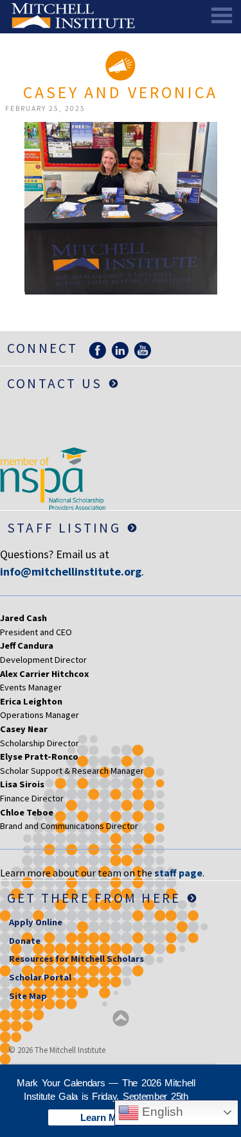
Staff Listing (64, 527)
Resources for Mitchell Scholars (76, 958)
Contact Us (54, 383)
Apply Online (35, 922)
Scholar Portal (40, 977)
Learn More (106, 1117)
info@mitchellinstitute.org (70, 571)
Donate (24, 940)
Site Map (28, 996)
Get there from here (94, 898)
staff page (178, 872)
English (161, 1111)
